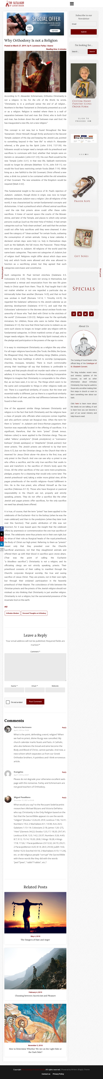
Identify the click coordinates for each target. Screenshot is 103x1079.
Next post (100, 272)
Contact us (46, 1074)
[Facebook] (80, 314)
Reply (64, 727)
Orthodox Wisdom (12, 613)
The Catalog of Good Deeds (33, 1069)
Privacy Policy (58, 1074)
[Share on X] (2, 533)
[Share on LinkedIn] (2, 544)
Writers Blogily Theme (80, 1069)
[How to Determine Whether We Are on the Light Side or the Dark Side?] (35, 1022)
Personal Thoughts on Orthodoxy (34, 613)
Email (35, 686)
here (77, 404)
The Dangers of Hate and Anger (35, 939)
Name (14, 686)
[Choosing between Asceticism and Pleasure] (35, 968)
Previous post (2, 273)
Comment (35, 651)
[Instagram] (74, 314)
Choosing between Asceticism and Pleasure (35, 995)
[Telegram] (91, 314)
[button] (80, 154)
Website (55, 686)
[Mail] (85, 314)
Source (50, 46)
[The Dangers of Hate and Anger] (35, 912)
